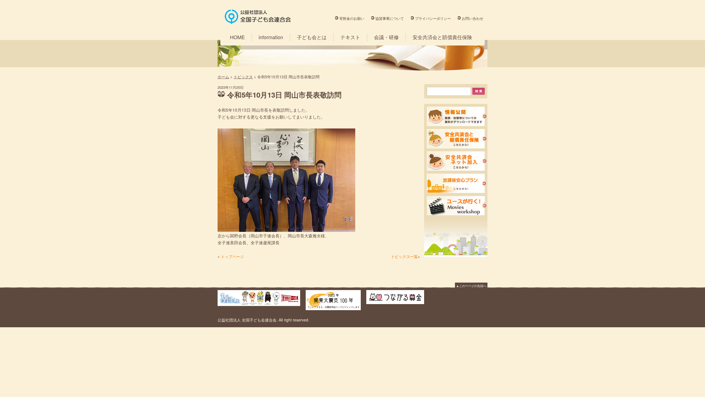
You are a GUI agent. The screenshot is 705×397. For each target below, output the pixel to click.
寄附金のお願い (351, 18)
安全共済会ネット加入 (456, 161)
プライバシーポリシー (433, 18)
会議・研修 (386, 37)
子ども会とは (312, 37)
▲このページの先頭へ (471, 285)
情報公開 (456, 116)
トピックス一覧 (404, 256)
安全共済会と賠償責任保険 (442, 37)
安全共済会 (456, 139)
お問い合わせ (472, 18)
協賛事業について (389, 18)
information (271, 37)
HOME (237, 37)
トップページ (232, 256)
